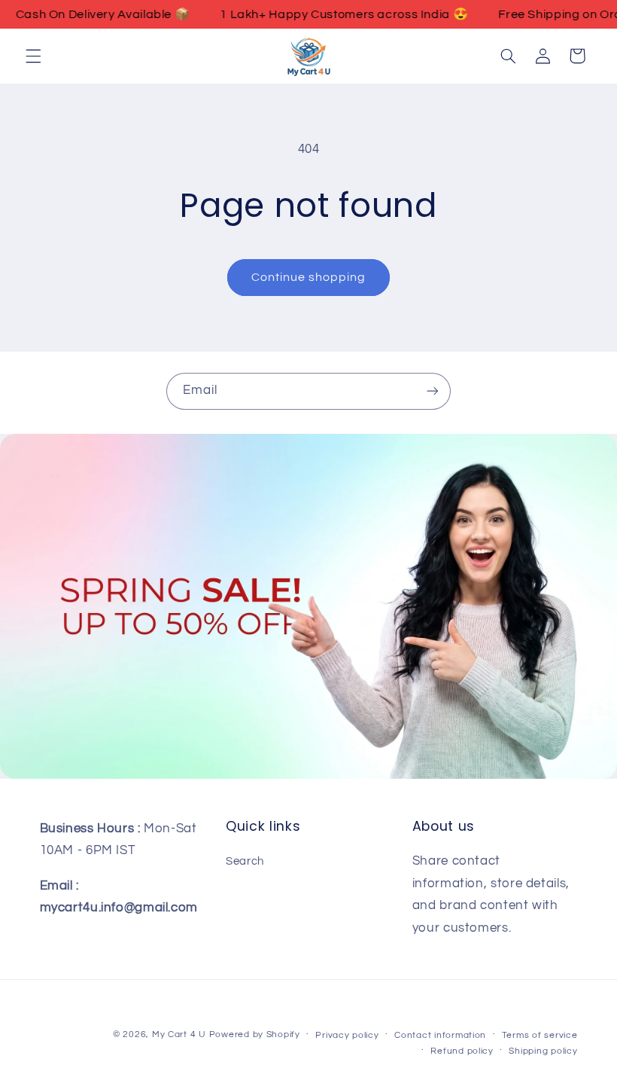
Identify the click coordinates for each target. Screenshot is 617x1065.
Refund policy (462, 1051)
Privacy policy (346, 1035)
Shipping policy (543, 1051)
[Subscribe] (432, 391)
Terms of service (540, 1035)
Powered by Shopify (254, 1034)
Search (245, 861)
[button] (33, 55)
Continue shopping (308, 277)
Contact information (440, 1035)
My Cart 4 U (179, 1034)
